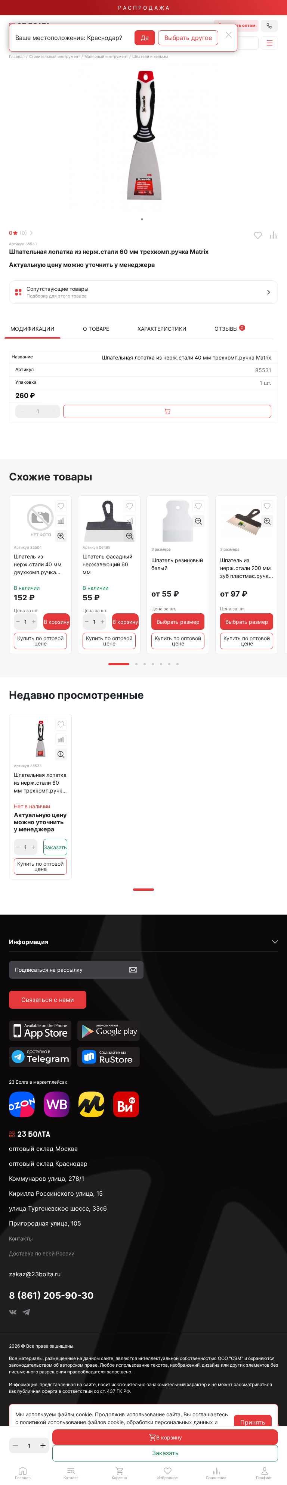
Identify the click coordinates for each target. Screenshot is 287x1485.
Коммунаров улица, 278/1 (46, 1178)
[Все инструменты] (126, 1104)
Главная (17, 56)
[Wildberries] (57, 1104)
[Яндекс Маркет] (91, 1104)
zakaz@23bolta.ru (35, 1274)
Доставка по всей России (41, 1253)
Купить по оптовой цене (40, 641)
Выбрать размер (178, 622)
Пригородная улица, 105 (45, 1223)
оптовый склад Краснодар (48, 1163)
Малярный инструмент (106, 56)
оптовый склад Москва (43, 1148)
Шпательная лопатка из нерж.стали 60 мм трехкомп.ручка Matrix (40, 784)
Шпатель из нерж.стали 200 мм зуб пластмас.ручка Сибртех (246, 569)
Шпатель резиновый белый (177, 564)
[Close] (228, 34)
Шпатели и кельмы (150, 56)
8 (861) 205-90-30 (51, 1295)
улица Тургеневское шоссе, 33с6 (58, 1208)
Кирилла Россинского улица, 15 (56, 1193)
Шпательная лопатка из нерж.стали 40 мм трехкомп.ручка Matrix (186, 357)
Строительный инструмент (54, 56)
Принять (252, 1422)
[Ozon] (22, 1104)
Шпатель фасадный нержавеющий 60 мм (107, 564)
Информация (28, 942)
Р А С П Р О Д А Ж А (143, 7)
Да (145, 37)
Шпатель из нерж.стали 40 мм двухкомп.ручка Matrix (38, 565)
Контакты (21, 1238)
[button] (70, 1473)
